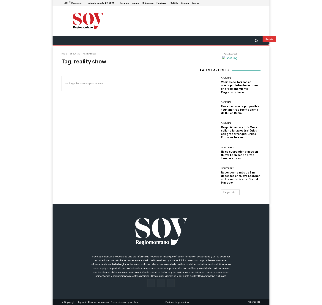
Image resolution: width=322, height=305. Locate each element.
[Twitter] (258, 3)
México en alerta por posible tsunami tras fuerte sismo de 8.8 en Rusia (240, 110)
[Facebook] (249, 3)
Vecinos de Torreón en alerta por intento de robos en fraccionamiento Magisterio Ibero (239, 87)
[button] (256, 40)
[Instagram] (254, 3)
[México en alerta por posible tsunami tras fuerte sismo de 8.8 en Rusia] (209, 108)
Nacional (226, 78)
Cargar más (229, 192)
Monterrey (227, 147)
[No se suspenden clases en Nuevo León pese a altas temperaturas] (209, 153)
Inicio (64, 53)
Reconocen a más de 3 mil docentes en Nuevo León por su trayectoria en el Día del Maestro (240, 177)
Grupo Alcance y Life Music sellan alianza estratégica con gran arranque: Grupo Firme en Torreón (239, 132)
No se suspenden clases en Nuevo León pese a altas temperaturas (239, 155)
